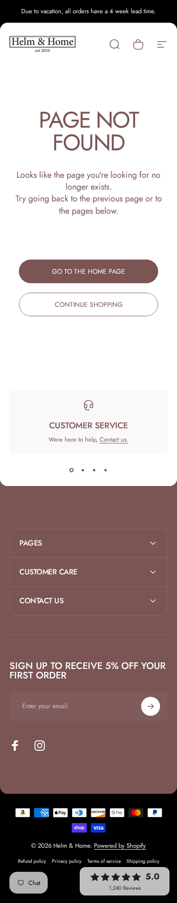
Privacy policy (67, 861)
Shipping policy (143, 861)
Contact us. (114, 439)
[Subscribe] (150, 706)
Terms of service (104, 861)
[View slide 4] (105, 470)
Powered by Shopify (120, 845)
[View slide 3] (94, 470)
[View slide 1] (71, 470)
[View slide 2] (83, 470)
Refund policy (32, 861)
